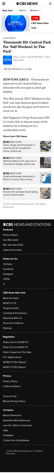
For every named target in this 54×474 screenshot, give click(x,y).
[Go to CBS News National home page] (27, 3)
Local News (9, 38)
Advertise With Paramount (16, 420)
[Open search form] (50, 3)
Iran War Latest (10, 240)
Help (5, 430)
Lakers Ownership (12, 250)
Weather (34, 10)
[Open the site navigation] (9, 3)
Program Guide (11, 308)
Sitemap (7, 328)
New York (7, 10)
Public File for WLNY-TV (15, 347)
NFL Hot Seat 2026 (13, 245)
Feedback (8, 435)
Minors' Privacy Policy (14, 401)
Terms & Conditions (13, 323)
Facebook (8, 269)
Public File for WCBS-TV (15, 342)
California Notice (12, 386)
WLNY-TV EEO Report (14, 367)
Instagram (8, 274)
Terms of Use (9, 396)
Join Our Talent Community (17, 425)
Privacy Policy (10, 381)
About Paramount (12, 415)
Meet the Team (11, 298)
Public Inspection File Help (17, 352)
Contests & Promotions (15, 313)
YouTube (7, 264)
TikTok (6, 279)
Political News (10, 235)
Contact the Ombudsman (16, 440)
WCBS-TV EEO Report (14, 362)
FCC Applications (12, 357)
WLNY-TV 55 (9, 303)
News (22, 10)
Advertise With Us (12, 318)
